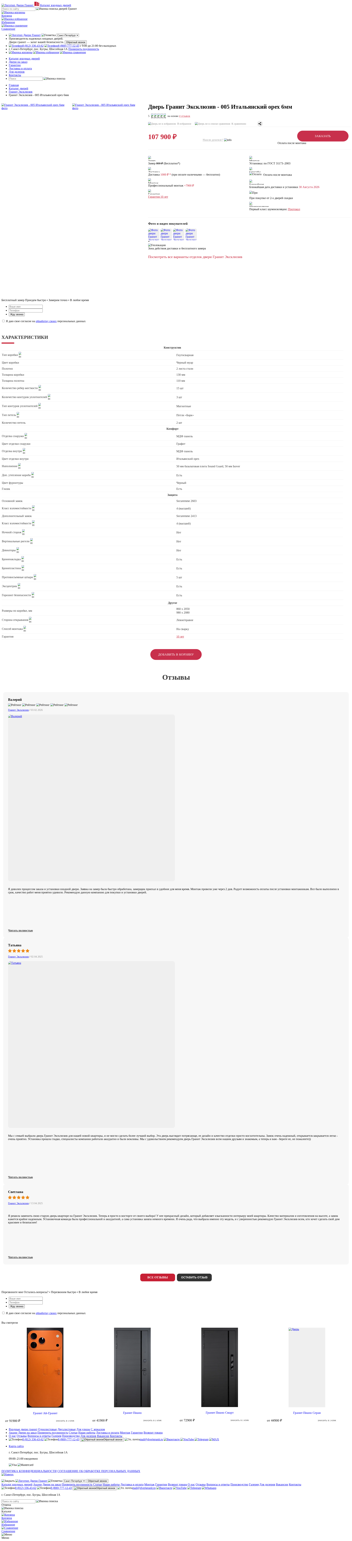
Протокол (294, 209)
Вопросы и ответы (39, 1435)
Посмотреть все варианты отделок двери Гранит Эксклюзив (195, 257)
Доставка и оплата (20, 68)
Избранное (8, 22)
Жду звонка (16, 314)
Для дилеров (17, 71)
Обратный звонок (75, 42)
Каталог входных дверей (24, 58)
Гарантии (15, 65)
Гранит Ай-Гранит (45, 1413)
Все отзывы (157, 1277)
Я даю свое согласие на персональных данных (45, 321)
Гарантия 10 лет (158, 196)
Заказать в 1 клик (65, 1421)
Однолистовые (47, 1429)
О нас (12, 1435)
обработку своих (46, 321)
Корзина (6, 15)
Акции (13, 1432)
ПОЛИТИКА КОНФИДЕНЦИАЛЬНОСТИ (29, 1471)
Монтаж (125, 1432)
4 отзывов (184, 116)
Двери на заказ (18, 61)
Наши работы (86, 1432)
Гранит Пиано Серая (307, 1413)
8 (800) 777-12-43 (68, 1439)
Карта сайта (16, 1446)
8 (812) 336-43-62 (33, 1439)
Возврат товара (153, 1432)
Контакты (15, 75)
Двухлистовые (67, 1429)
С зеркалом (98, 1429)
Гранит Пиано (132, 1413)
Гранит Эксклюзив (18, 710)
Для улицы (83, 1429)
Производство (71, 1435)
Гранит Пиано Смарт (220, 1412)
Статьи (73, 1432)
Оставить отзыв (194, 1277)
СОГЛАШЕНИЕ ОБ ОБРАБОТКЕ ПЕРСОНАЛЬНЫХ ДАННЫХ (98, 1471)
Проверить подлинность (83, 49)
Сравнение (8, 28)
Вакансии (103, 1435)
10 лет (180, 636)
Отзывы (22, 1435)
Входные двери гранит (23, 1429)
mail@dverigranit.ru (151, 1439)
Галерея (56, 1435)
